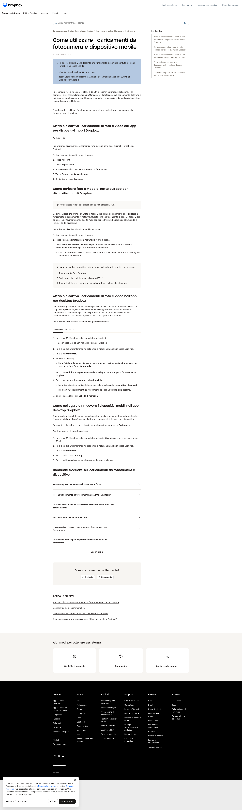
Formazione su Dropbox (207, 5)
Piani (79, 735)
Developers (153, 720)
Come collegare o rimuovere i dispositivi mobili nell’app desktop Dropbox (168, 65)
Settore (80, 709)
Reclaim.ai (81, 730)
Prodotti (55, 13)
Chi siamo (176, 701)
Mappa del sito (130, 734)
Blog (150, 701)
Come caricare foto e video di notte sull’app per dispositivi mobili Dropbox (170, 48)
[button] (55, 22)
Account (44, 13)
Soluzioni (57, 723)
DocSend (81, 722)
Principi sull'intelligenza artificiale (131, 727)
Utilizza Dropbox (30, 13)
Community (187, 5)
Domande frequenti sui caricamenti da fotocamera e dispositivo (170, 73)
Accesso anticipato (61, 731)
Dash (79, 718)
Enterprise (81, 713)
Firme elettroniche (108, 734)
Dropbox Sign (82, 726)
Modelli (56, 740)
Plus (78, 701)
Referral (151, 731)
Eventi (151, 705)
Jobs (174, 705)
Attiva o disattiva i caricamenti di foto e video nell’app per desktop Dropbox (169, 56)
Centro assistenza (169, 5)
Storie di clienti (154, 709)
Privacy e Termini (131, 709)
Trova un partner (155, 747)
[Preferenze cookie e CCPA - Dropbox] (41, 792)
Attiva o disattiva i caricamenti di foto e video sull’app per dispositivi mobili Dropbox (169, 39)
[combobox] (121, 22)
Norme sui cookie (131, 713)
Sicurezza (57, 727)
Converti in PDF (107, 738)
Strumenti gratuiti (60, 744)
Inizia (65, 13)
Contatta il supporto (230, 5)
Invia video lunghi (108, 707)
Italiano (56, 773)
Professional (82, 705)
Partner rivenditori (155, 736)
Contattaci (129, 705)
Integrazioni (58, 715)
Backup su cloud (108, 726)
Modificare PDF (107, 730)
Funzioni (56, 719)
